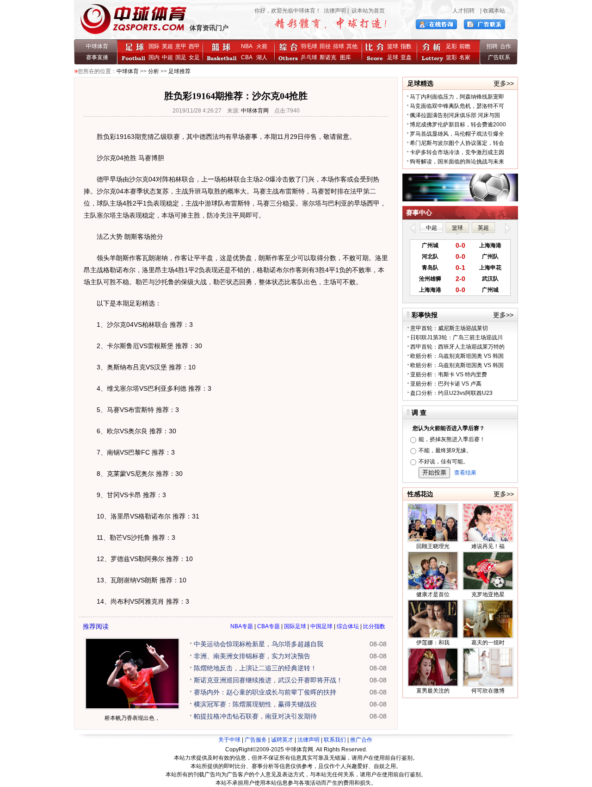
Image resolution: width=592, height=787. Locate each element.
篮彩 (451, 57)
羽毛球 (309, 46)
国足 (180, 57)
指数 (406, 46)
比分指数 (374, 626)
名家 (464, 57)
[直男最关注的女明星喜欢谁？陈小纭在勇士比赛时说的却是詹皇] (432, 684)
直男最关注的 (433, 690)
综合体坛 (348, 626)
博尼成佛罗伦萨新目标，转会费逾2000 (458, 124)
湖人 (261, 57)
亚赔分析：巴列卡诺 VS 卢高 (445, 384)
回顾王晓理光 (433, 546)
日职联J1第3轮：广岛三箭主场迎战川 (456, 337)
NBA (247, 46)
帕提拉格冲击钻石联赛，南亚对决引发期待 (255, 716)
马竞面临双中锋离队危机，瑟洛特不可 (457, 106)
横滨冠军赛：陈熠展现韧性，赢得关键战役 (255, 704)
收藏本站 (494, 10)
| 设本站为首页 (365, 10)
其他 (352, 46)
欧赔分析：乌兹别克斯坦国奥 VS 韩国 (457, 356)
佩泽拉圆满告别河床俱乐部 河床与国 (455, 115)
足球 (392, 57)
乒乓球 (309, 57)
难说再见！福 (488, 546)
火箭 (261, 46)
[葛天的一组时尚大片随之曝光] (487, 636)
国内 (154, 57)
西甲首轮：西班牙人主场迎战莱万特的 (457, 347)
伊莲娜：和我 (433, 642)
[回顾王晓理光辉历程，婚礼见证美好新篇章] (432, 540)
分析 (153, 71)
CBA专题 (268, 626)
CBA (248, 57)
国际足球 (295, 626)
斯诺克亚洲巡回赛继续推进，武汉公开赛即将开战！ (268, 680)
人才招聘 (463, 10)
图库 (345, 57)
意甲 (180, 46)
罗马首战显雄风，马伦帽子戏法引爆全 (457, 134)
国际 (154, 46)
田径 (325, 46)
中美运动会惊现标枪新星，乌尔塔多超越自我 (258, 644)
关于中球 (229, 740)
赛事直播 (97, 57)
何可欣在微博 (488, 690)
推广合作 (361, 740)
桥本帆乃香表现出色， (132, 718)
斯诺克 (329, 57)
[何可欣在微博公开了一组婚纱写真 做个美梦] (487, 684)
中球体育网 (255, 110)
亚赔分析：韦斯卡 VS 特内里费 (448, 374)
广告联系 (499, 57)
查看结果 (465, 472)
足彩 (451, 46)
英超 (167, 46)
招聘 (492, 46)
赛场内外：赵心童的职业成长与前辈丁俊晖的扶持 (265, 692)
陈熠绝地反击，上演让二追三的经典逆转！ (255, 668)
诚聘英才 (282, 740)
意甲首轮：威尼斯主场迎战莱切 (449, 328)
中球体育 (97, 46)
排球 (338, 46)
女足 (194, 57)
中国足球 (321, 626)
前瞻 (464, 46)
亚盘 (406, 57)
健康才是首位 (433, 594)
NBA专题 (241, 626)
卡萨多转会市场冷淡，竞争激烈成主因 (457, 152)
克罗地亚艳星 (488, 594)
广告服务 (256, 740)
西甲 (194, 46)
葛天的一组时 (488, 642)
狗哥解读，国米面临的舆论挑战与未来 (457, 161)
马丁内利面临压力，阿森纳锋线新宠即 (457, 97)
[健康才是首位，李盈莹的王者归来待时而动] (432, 588)
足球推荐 (179, 71)
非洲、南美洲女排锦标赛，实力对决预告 (252, 656)
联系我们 (335, 740)
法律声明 (335, 10)
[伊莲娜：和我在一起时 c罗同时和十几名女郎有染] (432, 636)
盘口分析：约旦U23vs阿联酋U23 (451, 393)
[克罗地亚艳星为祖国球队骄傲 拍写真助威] (487, 588)
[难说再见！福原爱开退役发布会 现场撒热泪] (487, 540)
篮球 (392, 46)
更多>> (503, 83)
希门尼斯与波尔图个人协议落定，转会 (457, 143)
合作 (505, 46)
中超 (167, 57)
